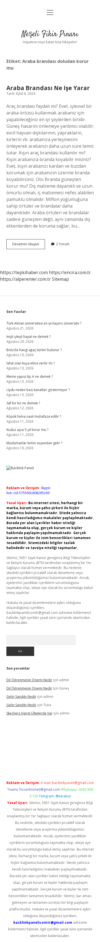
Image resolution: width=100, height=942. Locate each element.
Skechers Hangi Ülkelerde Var (29, 713)
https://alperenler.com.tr (25, 279)
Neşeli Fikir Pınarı (50, 34)
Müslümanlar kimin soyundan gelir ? (34, 443)
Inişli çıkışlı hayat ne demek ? (28, 336)
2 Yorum (62, 244)
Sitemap (60, 279)
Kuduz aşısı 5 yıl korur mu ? (27, 429)
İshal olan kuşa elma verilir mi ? (30, 363)
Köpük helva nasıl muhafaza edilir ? (33, 416)
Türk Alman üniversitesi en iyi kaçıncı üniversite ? (43, 323)
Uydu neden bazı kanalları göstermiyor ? (38, 389)
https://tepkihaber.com (24, 272)
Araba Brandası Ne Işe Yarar (48, 88)
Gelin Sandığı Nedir (21, 696)
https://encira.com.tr (70, 272)
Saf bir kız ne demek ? (23, 403)
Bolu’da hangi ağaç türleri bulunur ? (34, 350)
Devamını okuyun (28, 245)
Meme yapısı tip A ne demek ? (29, 376)
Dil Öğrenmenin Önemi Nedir (29, 680)
